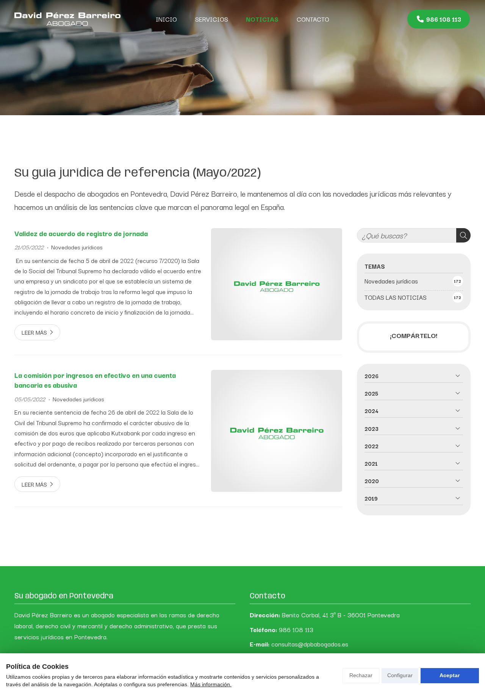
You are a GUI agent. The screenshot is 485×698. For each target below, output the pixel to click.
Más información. (211, 684)
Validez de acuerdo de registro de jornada (81, 233)
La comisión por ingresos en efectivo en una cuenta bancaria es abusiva (95, 380)
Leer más (34, 332)
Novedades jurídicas (77, 247)
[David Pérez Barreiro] (67, 19)
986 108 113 (296, 629)
